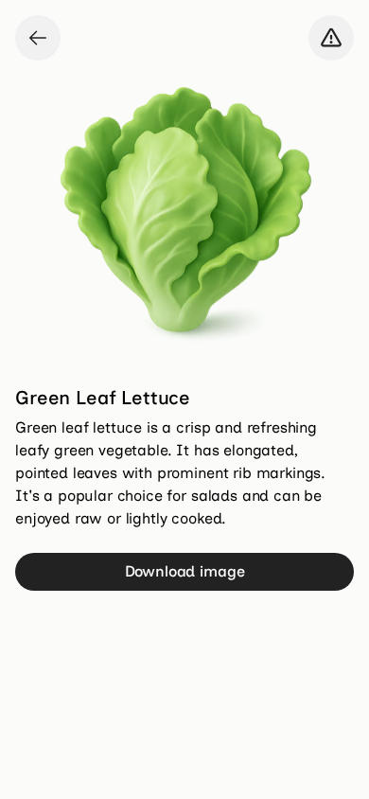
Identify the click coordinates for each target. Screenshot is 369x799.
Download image (185, 571)
